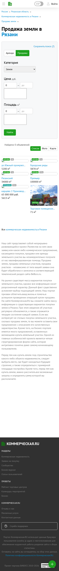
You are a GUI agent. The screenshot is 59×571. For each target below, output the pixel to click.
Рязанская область (20, 11)
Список (35, 148)
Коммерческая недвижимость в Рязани (20, 16)
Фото (44, 148)
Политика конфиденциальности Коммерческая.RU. (29, 555)
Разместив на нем (37, 246)
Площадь (12, 105)
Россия (5, 11)
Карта (53, 148)
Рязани (10, 34)
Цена (10, 79)
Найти (10, 132)
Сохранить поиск (44, 46)
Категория (11, 63)
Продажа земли (9, 21)
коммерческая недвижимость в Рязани (26, 229)
